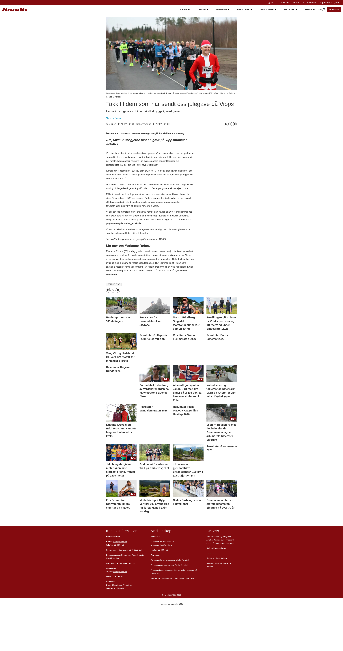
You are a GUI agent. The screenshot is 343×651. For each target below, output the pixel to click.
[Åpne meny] (324, 10)
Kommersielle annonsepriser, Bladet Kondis (169, 560)
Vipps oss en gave (329, 2)
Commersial (179, 578)
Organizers (189, 578)
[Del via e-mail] (235, 124)
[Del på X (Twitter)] (230, 124)
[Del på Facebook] (226, 124)
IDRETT (183, 9)
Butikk (296, 2)
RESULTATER (243, 9)
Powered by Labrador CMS (171, 604)
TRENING (201, 9)
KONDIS (308, 9)
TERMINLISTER (267, 9)
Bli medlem (334, 9)
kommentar (113, 284)
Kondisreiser (309, 2)
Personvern (211, 553)
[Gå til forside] (15, 9)
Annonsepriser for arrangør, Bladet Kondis (169, 565)
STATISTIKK (289, 9)
